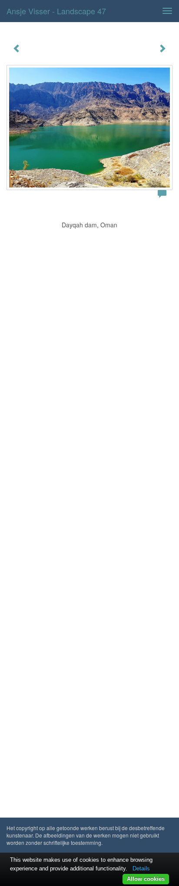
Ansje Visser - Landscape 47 (56, 10)
